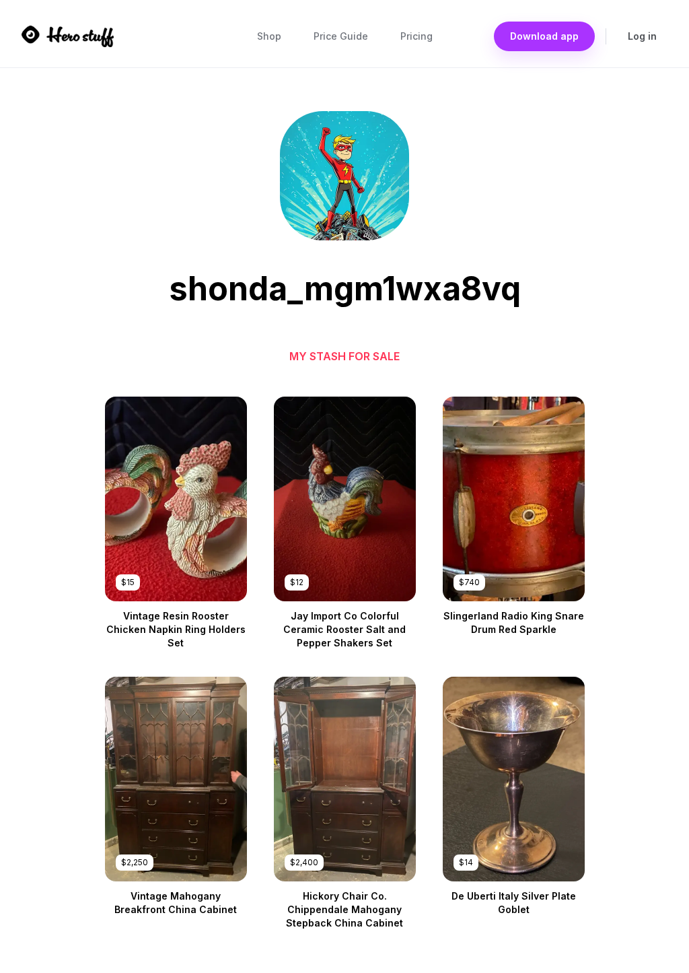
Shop (269, 36)
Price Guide (341, 36)
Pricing (416, 36)
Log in (642, 36)
